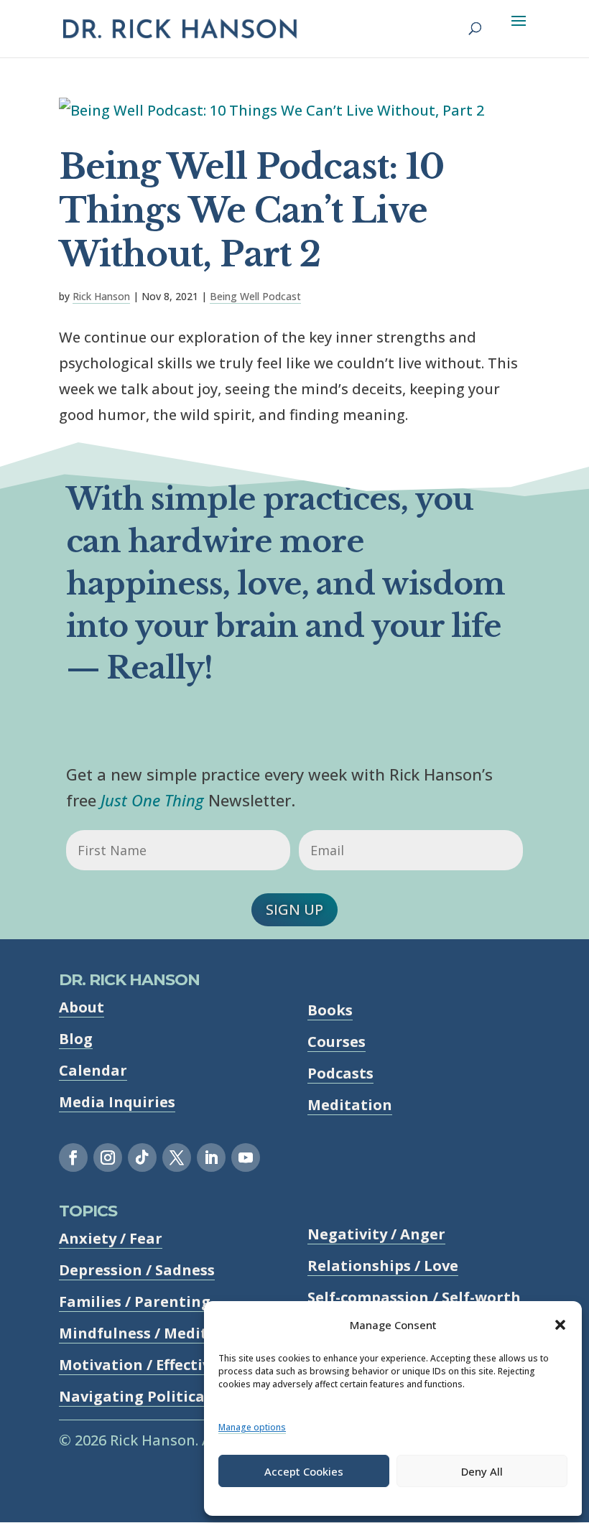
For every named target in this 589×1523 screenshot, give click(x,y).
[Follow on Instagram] (107, 1157)
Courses (336, 1041)
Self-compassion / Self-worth (414, 1297)
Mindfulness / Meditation (154, 1333)
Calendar (93, 1070)
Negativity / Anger (376, 1234)
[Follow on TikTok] (142, 1157)
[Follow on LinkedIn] (211, 1157)
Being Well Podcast (255, 296)
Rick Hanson (101, 296)
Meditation (349, 1104)
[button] (560, 1325)
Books (330, 1010)
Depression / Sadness (137, 1270)
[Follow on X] (176, 1157)
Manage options (252, 1427)
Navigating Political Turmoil (166, 1396)
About (81, 1007)
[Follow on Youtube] (245, 1157)
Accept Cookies (303, 1471)
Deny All (482, 1471)
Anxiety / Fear (110, 1238)
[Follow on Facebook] (73, 1157)
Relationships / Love (382, 1265)
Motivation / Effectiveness (155, 1364)
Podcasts (340, 1073)
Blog (76, 1038)
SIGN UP (294, 909)
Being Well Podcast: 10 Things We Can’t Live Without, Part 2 (251, 211)
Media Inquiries (117, 1102)
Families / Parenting (134, 1301)
